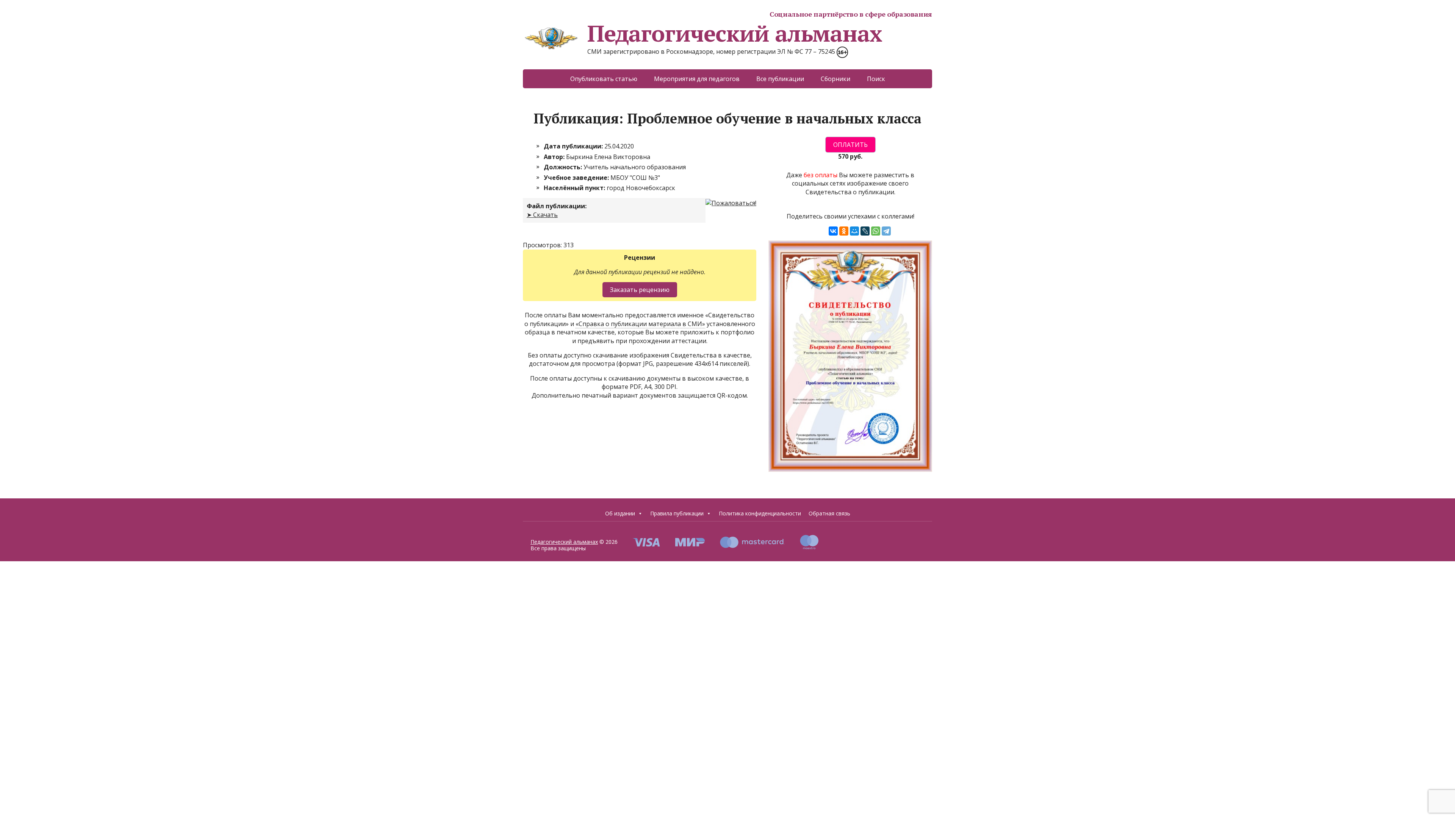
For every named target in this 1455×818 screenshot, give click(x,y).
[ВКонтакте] (833, 231)
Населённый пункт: (575, 188)
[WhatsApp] (875, 231)
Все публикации (780, 79)
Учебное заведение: (577, 177)
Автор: (555, 157)
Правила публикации (677, 513)
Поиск (876, 79)
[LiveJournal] (865, 231)
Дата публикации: (574, 146)
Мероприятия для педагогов (697, 79)
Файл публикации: (557, 206)
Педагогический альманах (734, 33)
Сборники (835, 79)
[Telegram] (886, 231)
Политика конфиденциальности (760, 513)
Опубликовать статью (603, 79)
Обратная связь (829, 513)
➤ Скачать (542, 215)
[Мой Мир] (854, 231)
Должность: (564, 167)
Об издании (620, 513)
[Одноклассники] (843, 231)
